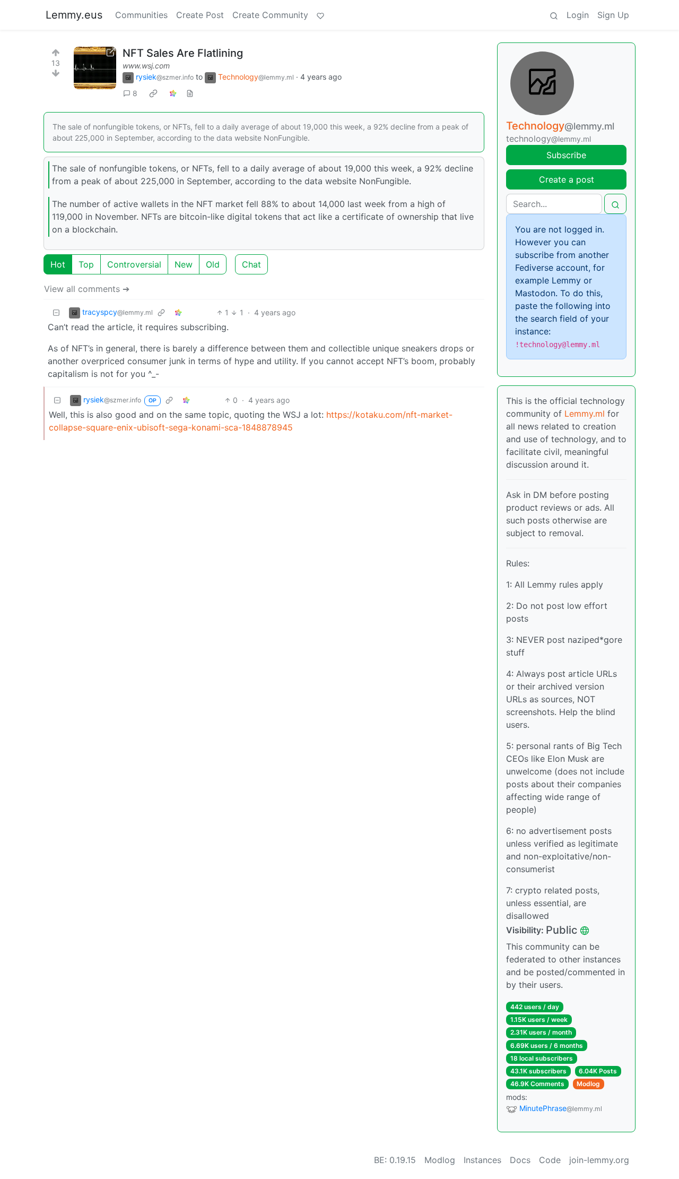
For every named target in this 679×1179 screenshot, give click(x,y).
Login (578, 15)
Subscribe (566, 155)
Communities (141, 15)
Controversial (134, 264)
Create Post (200, 15)
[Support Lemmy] (320, 14)
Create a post (566, 179)
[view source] (189, 93)
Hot (57, 264)
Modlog (588, 1084)
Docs (520, 1160)
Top (86, 264)
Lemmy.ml (584, 413)
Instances (482, 1160)
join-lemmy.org (599, 1160)
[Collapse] (56, 312)
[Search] (553, 14)
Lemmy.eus (74, 14)
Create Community (270, 15)
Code (550, 1160)
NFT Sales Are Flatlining (183, 53)
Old (213, 264)
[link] (153, 93)
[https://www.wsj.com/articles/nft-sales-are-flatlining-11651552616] (95, 68)
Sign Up (613, 15)
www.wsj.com (146, 65)
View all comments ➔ (86, 288)
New (184, 264)
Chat (251, 264)
